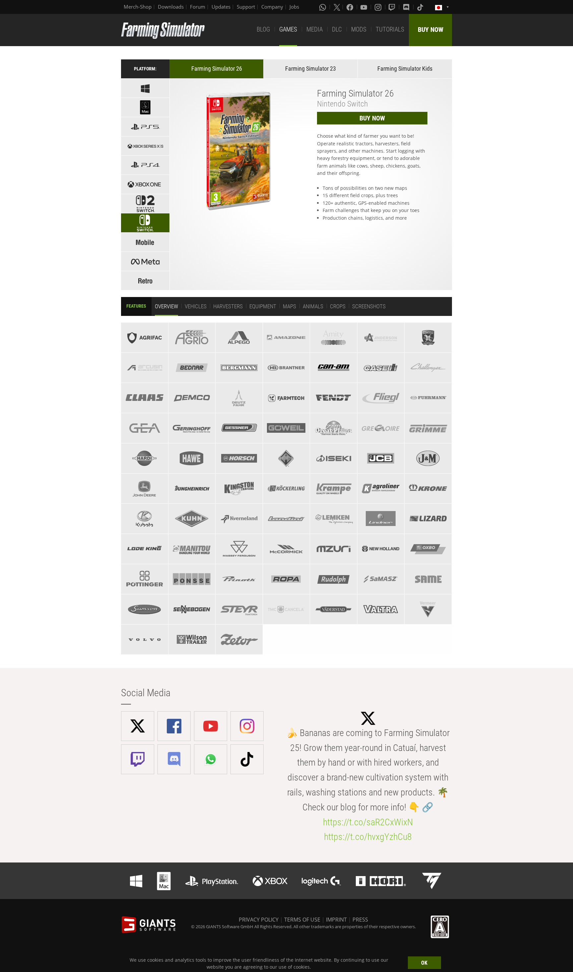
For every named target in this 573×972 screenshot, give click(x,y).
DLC (337, 29)
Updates (221, 6)
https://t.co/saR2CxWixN (368, 822)
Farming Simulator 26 (216, 68)
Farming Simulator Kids (404, 68)
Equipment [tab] (262, 306)
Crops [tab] (338, 306)
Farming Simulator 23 (310, 68)
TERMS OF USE (302, 919)
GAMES (288, 29)
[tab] (144, 337)
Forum (197, 6)
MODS (358, 29)
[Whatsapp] (323, 7)
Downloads (171, 6)
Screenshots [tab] (369, 306)
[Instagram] (379, 7)
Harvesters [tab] (228, 306)
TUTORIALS (390, 29)
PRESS (360, 919)
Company (272, 6)
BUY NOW (430, 30)
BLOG (263, 29)
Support (246, 6)
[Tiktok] (421, 7)
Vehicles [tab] (196, 306)
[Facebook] (350, 7)
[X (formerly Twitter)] (337, 7)
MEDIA (314, 29)
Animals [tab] (313, 306)
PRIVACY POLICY (259, 919)
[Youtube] (364, 7)
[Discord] (407, 7)
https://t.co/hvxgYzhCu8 (368, 836)
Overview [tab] (166, 306)
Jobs (294, 6)
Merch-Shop (138, 6)
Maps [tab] (289, 306)
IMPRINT (336, 919)
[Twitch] (393, 7)
